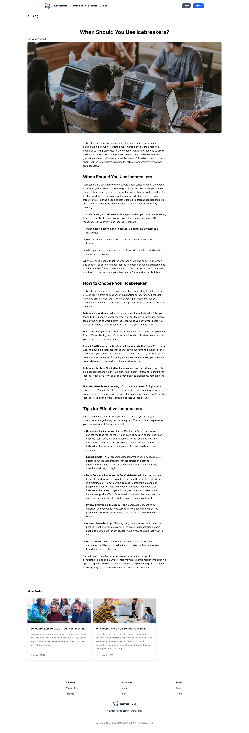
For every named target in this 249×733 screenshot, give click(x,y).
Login (186, 6)
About (125, 688)
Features (92, 5)
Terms (179, 693)
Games (103, 5)
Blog (124, 693)
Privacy (179, 688)
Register (198, 6)
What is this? (79, 5)
